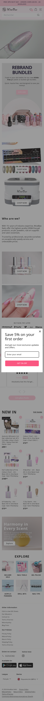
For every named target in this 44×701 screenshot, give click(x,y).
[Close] (40, 331)
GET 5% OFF (22, 363)
